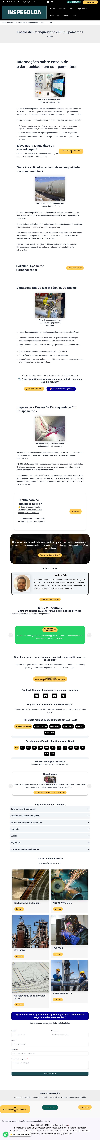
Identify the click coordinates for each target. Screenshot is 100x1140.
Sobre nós (18, 1097)
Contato (64, 1097)
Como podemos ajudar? (18, 1059)
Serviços (36, 1097)
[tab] (23, 726)
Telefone (14, 1049)
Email (13, 1040)
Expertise (27, 1097)
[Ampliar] (62, 75)
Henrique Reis (60, 575)
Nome (13, 1031)
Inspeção (50, 36)
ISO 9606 (58, 948)
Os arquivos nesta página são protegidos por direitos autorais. (26, 1121)
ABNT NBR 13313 (62, 993)
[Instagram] (48, 2)
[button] (90, 2)
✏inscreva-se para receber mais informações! (50, 679)
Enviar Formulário (50, 1073)
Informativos (54, 1097)
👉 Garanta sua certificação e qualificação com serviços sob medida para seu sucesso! (30, 510)
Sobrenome (54, 1031)
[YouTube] (52, 2)
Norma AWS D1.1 (62, 903)
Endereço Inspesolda (77, 1097)
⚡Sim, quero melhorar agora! (71, 150)
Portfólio (45, 1097)
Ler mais (19, 909)
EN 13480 (19, 950)
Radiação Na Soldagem (27, 903)
